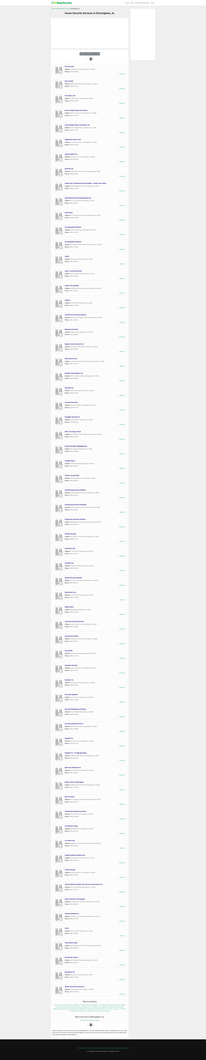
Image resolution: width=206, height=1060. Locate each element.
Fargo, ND (70, 1009)
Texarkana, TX (83, 1011)
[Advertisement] (89, 33)
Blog (132, 3)
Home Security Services (142, 3)
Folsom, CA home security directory (63, 1005)
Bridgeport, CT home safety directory (84, 1005)
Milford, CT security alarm (101, 1005)
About (152, 3)
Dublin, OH (76, 1009)
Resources (113, 1048)
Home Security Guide (88, 1048)
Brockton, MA (119, 1007)
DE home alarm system (115, 1005)
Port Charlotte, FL (94, 1007)
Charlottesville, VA (92, 1011)
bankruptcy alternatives (104, 1011)
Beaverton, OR (94, 1009)
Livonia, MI (64, 1009)
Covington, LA (111, 1007)
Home (127, 3)
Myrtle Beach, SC (103, 1009)
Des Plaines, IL (103, 1007)
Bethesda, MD (56, 1009)
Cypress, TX (118, 1009)
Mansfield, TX (75, 1011)
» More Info (122, 74)
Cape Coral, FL (73, 1007)
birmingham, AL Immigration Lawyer (89, 1020)
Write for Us (120, 1048)
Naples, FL (86, 1007)
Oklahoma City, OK (84, 1009)
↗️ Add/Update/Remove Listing (90, 54)
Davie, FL (80, 1007)
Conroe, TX (111, 1009)
